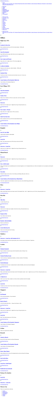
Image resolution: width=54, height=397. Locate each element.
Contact (4, 395)
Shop (3, 13)
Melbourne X (40, 3)
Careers (4, 390)
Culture (4, 7)
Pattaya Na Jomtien (6, 4)
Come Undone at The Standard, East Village (10, 123)
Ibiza (24, 3)
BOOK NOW (6, 175)
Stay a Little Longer (4, 163)
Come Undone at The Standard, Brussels (9, 344)
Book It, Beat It (3, 301)
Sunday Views (3, 95)
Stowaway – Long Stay (5, 382)
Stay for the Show (4, 358)
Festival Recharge (4, 262)
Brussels (50, 3)
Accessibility (5, 393)
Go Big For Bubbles (4, 66)
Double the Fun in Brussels (6, 368)
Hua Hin (26, 3)
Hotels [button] (4, 2)
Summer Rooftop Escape (5, 255)
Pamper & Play (3, 213)
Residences (4, 12)
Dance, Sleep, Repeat (4, 351)
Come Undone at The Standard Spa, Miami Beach (11, 178)
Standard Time (3, 73)
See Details (2, 48)
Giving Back (5, 391)
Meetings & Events (6, 10)
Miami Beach (20, 3)
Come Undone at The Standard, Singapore (9, 322)
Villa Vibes (2, 199)
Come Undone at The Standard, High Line (9, 80)
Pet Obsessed (3, 294)
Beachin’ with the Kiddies (5, 220)
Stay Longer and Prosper (5, 59)
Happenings (5, 9)
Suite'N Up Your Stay (5, 116)
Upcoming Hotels (5, 11)
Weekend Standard (4, 248)
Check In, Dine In (4, 337)
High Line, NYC (5, 3)
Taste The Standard (4, 52)
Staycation (2, 171)
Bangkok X (44, 3)
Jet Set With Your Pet (5, 227)
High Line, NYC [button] (5, 31)
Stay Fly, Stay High (4, 132)
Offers (4, 8)
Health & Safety (5, 392)
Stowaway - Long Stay (5, 146)
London (32, 3)
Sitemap (4, 394)
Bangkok (16, 3)
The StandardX (5, 14)
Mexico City (11, 4)
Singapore (35, 3)
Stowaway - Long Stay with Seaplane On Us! (10, 238)
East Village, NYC (11, 3)
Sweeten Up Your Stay (5, 45)
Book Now (4, 6)
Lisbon (47, 3)
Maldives (29, 3)
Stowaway (2, 102)
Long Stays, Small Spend (5, 363)
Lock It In (2, 139)
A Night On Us (3, 276)
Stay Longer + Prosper (5, 109)
